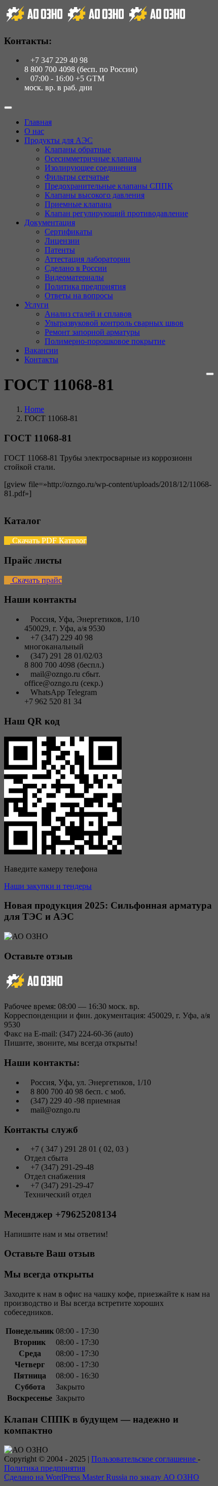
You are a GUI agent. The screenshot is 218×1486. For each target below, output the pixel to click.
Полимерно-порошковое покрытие (105, 341)
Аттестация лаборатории (87, 259)
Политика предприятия (85, 286)
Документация (49, 222)
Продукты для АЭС (58, 140)
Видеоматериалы (74, 277)
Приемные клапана (78, 204)
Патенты (60, 250)
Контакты (41, 359)
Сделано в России (76, 268)
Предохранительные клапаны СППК (109, 186)
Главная (38, 122)
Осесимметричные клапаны (93, 158)
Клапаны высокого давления (94, 195)
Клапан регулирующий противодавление (116, 213)
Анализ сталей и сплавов (88, 313)
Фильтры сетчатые (77, 176)
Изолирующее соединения (90, 167)
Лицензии (62, 240)
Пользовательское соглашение (144, 1459)
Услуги (36, 304)
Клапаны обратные (78, 149)
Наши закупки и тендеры (48, 886)
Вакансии (41, 350)
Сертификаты (68, 231)
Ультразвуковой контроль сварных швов (114, 323)
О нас (34, 131)
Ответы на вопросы (79, 295)
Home (34, 409)
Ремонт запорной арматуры (92, 332)
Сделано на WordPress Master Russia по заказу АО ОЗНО (101, 1477)
